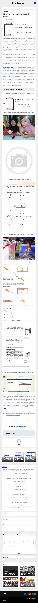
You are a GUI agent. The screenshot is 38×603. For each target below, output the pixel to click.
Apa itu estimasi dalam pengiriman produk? (19, 502)
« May (19, 553)
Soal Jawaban (18, 3)
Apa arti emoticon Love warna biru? (19, 494)
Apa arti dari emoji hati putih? (19, 481)
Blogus (15, 598)
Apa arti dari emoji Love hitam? (19, 483)
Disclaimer (34, 598)
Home (25, 598)
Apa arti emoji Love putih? (19, 486)
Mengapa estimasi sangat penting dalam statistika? (19, 499)
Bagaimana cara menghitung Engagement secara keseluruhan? (19, 507)
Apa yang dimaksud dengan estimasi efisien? (19, 497)
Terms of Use (29, 601)
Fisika (3, 521)
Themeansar (4, 600)
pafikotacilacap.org (6, 557)
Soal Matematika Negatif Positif (10, 67)
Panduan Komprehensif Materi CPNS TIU (19, 473)
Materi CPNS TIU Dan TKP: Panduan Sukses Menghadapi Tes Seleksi (19, 478)
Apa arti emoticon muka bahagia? (19, 491)
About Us (34, 601)
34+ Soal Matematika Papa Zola (19, 458)
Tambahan (4, 529)
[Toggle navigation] (2, 3)
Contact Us (29, 598)
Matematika (5, 11)
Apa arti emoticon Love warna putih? (19, 489)
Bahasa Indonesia (5, 519)
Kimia (3, 524)
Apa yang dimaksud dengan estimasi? (19, 505)
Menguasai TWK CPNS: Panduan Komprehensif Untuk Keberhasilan (10, 585)
